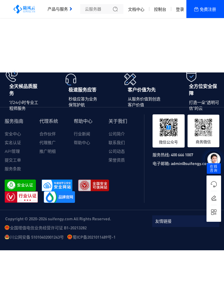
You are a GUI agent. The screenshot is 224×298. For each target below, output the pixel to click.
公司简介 (116, 133)
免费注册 (208, 9)
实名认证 (13, 142)
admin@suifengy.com (190, 163)
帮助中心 (82, 142)
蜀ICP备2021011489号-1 (94, 237)
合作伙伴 (47, 133)
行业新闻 (82, 133)
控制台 (160, 9)
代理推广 (47, 142)
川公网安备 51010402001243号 (37, 237)
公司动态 (116, 151)
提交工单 (13, 160)
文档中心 (136, 9)
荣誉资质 (116, 160)
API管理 (12, 151)
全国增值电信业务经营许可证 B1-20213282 (48, 227)
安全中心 (13, 133)
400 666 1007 (182, 154)
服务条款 (13, 168)
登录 (180, 9)
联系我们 (116, 142)
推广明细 (47, 151)
